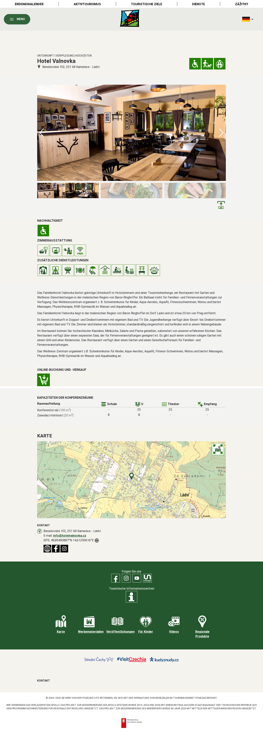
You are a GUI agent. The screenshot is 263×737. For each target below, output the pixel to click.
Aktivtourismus (87, 4)
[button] (221, 133)
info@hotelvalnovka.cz (69, 535)
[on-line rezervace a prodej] (43, 380)
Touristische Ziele (146, 4)
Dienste (198, 4)
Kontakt (43, 680)
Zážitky (241, 4)
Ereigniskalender (29, 4)
